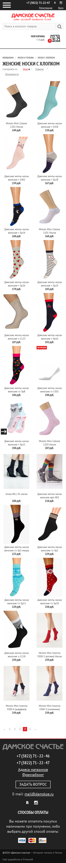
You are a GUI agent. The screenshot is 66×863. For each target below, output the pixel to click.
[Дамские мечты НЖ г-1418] (49, 100)
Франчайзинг (33, 775)
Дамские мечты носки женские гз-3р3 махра (16, 549)
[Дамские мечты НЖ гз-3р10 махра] (49, 577)
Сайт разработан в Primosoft (18, 859)
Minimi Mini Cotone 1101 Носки (49, 231)
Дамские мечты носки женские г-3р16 (49, 337)
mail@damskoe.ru (39, 794)
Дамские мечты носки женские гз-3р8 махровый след (16, 390)
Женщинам (8, 57)
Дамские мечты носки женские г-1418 (49, 125)
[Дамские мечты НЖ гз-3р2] (49, 524)
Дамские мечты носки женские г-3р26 (16, 284)
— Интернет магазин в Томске (32, 852)
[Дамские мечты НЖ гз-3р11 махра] (16, 577)
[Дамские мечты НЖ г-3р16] (49, 312)
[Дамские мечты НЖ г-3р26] (16, 259)
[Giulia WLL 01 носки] (16, 471)
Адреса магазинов (33, 770)
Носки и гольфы (26, 57)
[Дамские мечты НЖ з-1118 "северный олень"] (16, 630)
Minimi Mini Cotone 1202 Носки (16, 125)
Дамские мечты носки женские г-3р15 (16, 443)
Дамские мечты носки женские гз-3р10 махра (49, 602)
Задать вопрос (33, 784)
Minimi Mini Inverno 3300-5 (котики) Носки (49, 655)
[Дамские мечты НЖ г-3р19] (49, 259)
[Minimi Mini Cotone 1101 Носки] (49, 206)
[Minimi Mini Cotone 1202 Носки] (16, 100)
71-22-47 (38, 2)
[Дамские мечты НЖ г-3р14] (16, 206)
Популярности (12, 74)
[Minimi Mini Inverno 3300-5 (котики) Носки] (49, 630)
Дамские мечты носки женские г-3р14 (16, 231)
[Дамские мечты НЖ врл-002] (49, 471)
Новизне (39, 69)
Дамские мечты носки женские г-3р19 (49, 284)
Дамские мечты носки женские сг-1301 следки (49, 390)
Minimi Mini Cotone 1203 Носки (49, 443)
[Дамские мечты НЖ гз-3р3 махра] (16, 524)
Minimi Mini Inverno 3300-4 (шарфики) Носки (16, 708)
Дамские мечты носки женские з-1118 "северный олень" (16, 655)
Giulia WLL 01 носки (16, 494)
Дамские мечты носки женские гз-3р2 (49, 549)
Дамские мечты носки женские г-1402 (16, 178)
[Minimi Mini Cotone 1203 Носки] (49, 418)
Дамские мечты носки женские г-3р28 (49, 178)
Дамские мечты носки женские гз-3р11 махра (16, 602)
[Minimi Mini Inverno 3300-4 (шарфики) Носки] (16, 683)
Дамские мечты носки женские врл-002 (49, 496)
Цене (25, 69)
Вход (60, 8)
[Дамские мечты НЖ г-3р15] (16, 418)
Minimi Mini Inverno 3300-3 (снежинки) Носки (49, 708)
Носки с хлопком (46, 57)
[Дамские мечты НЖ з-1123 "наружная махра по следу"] (16, 312)
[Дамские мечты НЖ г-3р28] (49, 153)
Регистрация (45, 8)
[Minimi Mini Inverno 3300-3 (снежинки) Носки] (49, 683)
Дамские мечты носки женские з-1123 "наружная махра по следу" (16, 337)
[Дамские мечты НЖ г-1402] (16, 153)
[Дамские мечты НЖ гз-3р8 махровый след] (16, 365)
